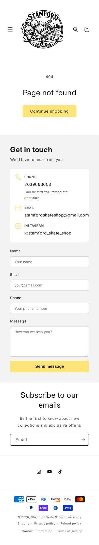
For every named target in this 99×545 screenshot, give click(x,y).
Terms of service (69, 531)
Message (18, 321)
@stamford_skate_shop (48, 232)
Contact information (37, 531)
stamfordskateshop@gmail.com (56, 214)
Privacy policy (44, 523)
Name (15, 251)
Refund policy (70, 523)
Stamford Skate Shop (47, 517)
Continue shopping (49, 111)
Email (15, 274)
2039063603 (37, 184)
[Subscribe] (83, 440)
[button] (10, 29)
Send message (49, 366)
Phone (15, 298)
